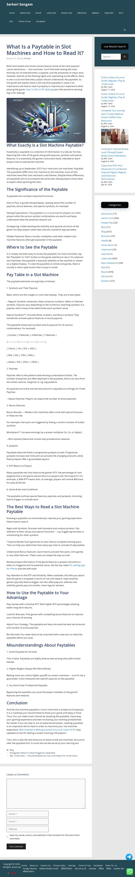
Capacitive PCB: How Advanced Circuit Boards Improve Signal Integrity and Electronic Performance (114, 172)
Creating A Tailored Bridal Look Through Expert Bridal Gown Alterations (114, 152)
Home (12, 12)
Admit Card (25, 12)
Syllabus (95, 12)
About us (34, 865)
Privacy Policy (59, 865)
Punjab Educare (30, 868)
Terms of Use (24, 21)
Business (105, 236)
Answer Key (66, 12)
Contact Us (45, 865)
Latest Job (51, 12)
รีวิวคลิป (12, 873)
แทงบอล (92, 868)
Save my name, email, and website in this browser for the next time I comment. (44, 837)
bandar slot (119, 868)
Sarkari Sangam (20, 4)
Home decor (107, 244)
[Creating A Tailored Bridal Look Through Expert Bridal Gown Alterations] (114, 137)
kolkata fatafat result (49, 868)
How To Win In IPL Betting (39, 89)
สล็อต (101, 868)
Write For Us (111, 865)
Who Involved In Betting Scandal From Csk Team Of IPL (47, 729)
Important (109, 12)
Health (104, 240)
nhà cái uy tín (80, 868)
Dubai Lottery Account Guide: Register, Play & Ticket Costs (113, 81)
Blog (12, 750)
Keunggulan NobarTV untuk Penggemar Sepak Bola (32, 753)
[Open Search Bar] (124, 30)
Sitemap (72, 865)
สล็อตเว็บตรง (66, 868)
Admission (82, 12)
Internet (105, 253)
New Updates (108, 262)
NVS (11, 21)
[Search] (124, 57)
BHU (121, 12)
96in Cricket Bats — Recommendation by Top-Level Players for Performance (44, 755)
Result (38, 12)
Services (105, 276)
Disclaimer (40, 21)
